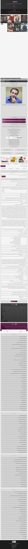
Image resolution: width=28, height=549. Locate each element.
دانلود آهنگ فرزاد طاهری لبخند (23, 365)
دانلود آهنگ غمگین (24, 375)
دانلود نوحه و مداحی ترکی (23, 476)
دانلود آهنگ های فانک (23, 444)
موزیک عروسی (24, 536)
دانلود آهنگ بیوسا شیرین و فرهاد (22, 363)
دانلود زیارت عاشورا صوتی (23, 484)
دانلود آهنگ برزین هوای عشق (23, 511)
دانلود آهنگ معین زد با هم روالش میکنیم (21, 450)
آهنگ (2, 81)
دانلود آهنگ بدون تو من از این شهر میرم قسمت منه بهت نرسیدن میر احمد (18, 495)
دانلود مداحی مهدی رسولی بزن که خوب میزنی (21, 448)
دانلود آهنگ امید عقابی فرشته (23, 438)
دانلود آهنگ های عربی (24, 394)
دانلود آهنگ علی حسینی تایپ (23, 352)
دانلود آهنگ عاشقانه (24, 383)
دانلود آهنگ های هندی (23, 402)
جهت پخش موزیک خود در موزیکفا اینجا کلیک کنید (14, 13)
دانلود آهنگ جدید (24, 538)
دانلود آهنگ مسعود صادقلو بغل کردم (22, 493)
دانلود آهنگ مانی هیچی (23, 522)
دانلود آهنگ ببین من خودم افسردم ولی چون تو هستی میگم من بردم (18, 348)
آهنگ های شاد (24, 168)
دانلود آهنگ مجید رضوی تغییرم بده (22, 452)
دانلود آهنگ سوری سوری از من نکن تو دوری (21, 342)
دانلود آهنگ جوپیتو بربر (23, 367)
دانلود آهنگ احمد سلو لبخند (23, 528)
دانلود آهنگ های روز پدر (23, 410)
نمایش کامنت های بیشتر (14, 301)
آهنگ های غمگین (11, 168)
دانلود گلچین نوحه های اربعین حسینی (22, 457)
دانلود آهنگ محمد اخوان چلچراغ (23, 427)
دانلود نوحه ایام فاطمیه (23, 381)
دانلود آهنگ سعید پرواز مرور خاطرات (22, 421)
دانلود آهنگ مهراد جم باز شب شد (22, 440)
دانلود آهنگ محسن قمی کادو (23, 346)
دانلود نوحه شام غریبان (23, 465)
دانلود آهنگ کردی (24, 379)
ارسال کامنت (3, 176)
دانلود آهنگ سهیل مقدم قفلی (23, 336)
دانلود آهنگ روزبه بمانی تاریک (23, 530)
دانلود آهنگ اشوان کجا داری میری (22, 501)
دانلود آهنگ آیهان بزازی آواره (23, 361)
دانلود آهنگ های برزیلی (23, 404)
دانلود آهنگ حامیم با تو (23, 425)
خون (19, 139)
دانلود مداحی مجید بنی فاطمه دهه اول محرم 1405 (21, 467)
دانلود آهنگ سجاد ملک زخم (23, 524)
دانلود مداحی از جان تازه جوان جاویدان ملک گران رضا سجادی (20, 461)
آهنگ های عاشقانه (4, 168)
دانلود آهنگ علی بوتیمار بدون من (22, 340)
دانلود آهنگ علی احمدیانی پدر (23, 497)
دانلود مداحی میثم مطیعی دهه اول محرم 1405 (21, 471)
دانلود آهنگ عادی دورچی (23, 350)
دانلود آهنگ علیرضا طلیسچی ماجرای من (22, 436)
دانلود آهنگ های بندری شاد (23, 392)
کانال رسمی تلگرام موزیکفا (14, 124)
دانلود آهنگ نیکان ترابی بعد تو (23, 513)
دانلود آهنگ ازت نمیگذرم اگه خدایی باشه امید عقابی (20, 491)
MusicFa (13, 10)
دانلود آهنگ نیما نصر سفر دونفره (22, 423)
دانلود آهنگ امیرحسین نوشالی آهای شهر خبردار (21, 354)
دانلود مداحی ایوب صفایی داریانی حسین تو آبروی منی (20, 459)
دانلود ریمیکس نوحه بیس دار (23, 478)
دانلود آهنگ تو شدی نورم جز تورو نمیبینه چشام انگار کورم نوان (19, 507)
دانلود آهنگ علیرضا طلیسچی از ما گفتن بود (21, 446)
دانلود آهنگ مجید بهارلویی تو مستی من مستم (21, 520)
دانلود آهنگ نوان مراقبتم (23, 503)
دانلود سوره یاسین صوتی (23, 486)
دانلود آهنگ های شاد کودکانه (23, 406)
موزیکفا (14, 1)
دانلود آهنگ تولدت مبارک (23, 377)
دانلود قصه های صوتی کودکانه (23, 408)
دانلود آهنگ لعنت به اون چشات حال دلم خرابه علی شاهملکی (19, 371)
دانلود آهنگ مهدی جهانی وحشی (22, 509)
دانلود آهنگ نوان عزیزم (23, 434)
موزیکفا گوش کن (3, 166)
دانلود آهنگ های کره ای (23, 398)
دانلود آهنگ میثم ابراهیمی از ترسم (22, 419)
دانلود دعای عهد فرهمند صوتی (23, 482)
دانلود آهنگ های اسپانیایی (23, 396)
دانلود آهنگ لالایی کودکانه (23, 390)
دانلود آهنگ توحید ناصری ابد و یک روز (22, 417)
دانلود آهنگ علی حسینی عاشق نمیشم (22, 499)
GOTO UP (15, 541)
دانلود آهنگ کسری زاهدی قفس (22, 442)
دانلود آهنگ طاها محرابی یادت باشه (22, 532)
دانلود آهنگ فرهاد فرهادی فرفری (22, 505)
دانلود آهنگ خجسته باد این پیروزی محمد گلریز (21, 81)
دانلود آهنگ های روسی (23, 400)
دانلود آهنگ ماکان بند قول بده (23, 526)
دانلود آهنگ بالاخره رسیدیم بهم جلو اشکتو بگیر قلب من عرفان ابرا (19, 344)
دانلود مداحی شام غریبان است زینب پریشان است (21, 463)
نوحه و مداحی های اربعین (23, 480)
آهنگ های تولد (17, 168)
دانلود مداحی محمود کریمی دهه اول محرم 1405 (21, 469)
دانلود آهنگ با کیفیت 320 (21, 119)
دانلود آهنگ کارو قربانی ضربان (23, 338)
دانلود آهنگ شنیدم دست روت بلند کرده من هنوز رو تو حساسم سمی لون (18, 373)
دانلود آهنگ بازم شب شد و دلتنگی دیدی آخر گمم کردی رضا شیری (19, 369)
